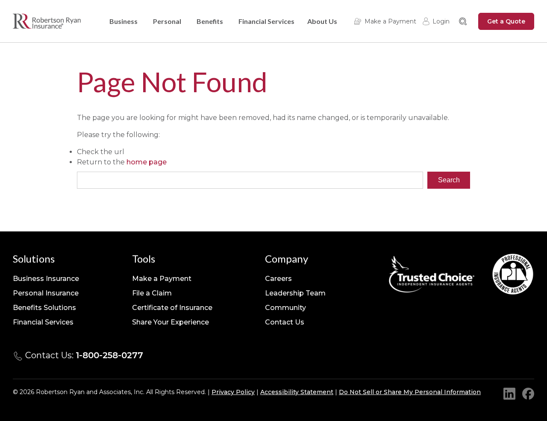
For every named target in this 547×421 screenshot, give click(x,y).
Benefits (210, 21)
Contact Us (284, 322)
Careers (278, 279)
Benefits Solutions (44, 308)
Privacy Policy (233, 392)
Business (123, 21)
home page (146, 162)
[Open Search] (463, 21)
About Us (322, 21)
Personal (167, 21)
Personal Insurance (46, 293)
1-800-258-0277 (109, 355)
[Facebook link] (528, 394)
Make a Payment (390, 21)
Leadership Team (295, 293)
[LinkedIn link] (509, 394)
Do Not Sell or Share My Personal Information (410, 392)
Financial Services (266, 21)
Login (441, 21)
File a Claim (152, 293)
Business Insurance (46, 279)
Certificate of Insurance (172, 308)
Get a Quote (506, 21)
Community (285, 308)
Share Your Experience (170, 322)
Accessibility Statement (296, 392)
